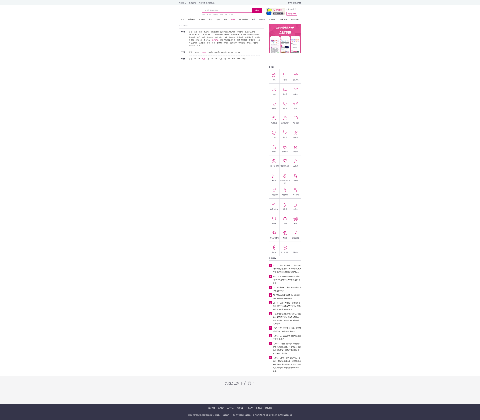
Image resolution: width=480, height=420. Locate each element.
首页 (182, 19)
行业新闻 (218, 37)
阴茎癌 (285, 209)
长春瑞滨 (296, 123)
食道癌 (285, 108)
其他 (198, 45)
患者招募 (283, 19)
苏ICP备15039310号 (222, 415)
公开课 (215, 14)
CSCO (204, 34)
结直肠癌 (296, 80)
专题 (218, 19)
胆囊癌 (219, 42)
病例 (226, 19)
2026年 (217, 52)
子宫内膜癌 (274, 195)
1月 (195, 58)
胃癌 (274, 94)
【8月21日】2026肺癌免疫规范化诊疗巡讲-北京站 (287, 337)
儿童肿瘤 (192, 37)
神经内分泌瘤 (274, 166)
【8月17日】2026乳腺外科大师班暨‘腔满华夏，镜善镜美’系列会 (287, 330)
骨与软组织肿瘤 (253, 34)
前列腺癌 (296, 151)
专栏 (210, 19)
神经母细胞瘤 (274, 238)
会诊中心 (272, 19)
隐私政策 (268, 408)
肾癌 (295, 108)
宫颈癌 (274, 108)
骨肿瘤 (255, 42)
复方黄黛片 (285, 252)
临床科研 (232, 37)
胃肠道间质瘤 (284, 166)
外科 (225, 37)
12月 (244, 58)
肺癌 (203, 14)
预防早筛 (241, 42)
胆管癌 (226, 42)
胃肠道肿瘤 (214, 31)
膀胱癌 (285, 137)
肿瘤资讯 (182, 2)
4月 (208, 58)
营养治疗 (296, 252)
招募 (226, 14)
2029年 (237, 52)
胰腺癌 (285, 94)
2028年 (230, 52)
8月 (225, 58)
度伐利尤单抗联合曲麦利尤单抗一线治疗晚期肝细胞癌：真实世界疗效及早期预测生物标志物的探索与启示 (287, 268)
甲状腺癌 (285, 151)
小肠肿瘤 (199, 40)
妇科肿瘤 (240, 31)
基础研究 (210, 37)
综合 (195, 31)
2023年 (196, 52)
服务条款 (259, 408)
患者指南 (192, 2)
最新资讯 (192, 19)
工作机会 (230, 408)
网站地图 (240, 408)
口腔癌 (285, 223)
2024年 (203, 52)
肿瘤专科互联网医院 (206, 2)
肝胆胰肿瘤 (218, 34)
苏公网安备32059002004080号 (243, 415)
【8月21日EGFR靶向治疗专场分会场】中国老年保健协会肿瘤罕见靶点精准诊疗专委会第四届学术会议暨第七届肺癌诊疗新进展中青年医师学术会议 (287, 364)
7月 (220, 58)
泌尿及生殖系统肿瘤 (227, 31)
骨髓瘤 (295, 180)
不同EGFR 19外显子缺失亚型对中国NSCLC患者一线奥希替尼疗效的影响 (286, 279)
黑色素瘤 (274, 123)
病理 (203, 37)
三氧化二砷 (285, 123)
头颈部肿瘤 (235, 34)
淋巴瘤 (274, 180)
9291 (231, 14)
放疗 (198, 37)
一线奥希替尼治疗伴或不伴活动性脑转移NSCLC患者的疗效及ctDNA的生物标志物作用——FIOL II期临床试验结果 (287, 319)
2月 (199, 58)
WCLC (210, 34)
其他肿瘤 (240, 37)
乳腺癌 (209, 14)
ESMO (197, 34)
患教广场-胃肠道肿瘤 (227, 40)
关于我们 (211, 408)
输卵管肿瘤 (274, 209)
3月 (203, 58)
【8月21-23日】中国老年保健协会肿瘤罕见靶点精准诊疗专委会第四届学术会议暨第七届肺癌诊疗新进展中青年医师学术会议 (287, 348)
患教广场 (215, 40)
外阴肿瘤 (285, 195)
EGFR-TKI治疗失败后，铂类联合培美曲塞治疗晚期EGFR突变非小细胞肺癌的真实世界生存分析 (287, 306)
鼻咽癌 (274, 151)
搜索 (257, 10)
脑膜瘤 (274, 223)
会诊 (221, 14)
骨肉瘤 (274, 252)
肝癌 (274, 137)
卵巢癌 (295, 94)
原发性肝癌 (249, 37)
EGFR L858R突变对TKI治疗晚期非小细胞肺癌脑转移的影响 (286, 297)
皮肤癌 (285, 238)
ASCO (191, 34)
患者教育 (252, 40)
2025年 (210, 52)
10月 (234, 58)
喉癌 (295, 223)
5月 (212, 58)
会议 (233, 19)
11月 (239, 58)
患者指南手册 (242, 40)
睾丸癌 (295, 209)
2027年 (223, 52)
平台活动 (207, 40)
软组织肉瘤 (295, 238)
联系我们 (221, 408)
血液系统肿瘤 (250, 31)
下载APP (249, 408)
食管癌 (249, 42)
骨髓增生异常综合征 (285, 181)
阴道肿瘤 (296, 195)
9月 (229, 58)
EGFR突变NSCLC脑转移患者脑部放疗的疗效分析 (287, 289)
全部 (190, 31)
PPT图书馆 (243, 19)
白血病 (295, 166)
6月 (216, 58)
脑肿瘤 (295, 137)
